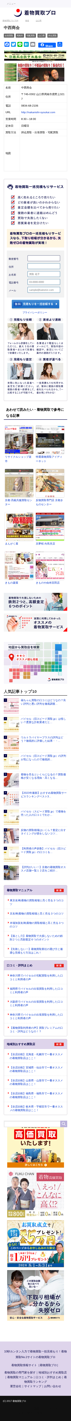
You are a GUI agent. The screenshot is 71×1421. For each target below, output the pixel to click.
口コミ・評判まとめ (48, 1377)
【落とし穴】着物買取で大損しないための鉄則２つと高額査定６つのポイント (36, 938)
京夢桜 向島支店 (45, 543)
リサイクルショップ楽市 (18, 458)
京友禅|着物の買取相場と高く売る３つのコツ (37, 913)
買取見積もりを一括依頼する (35, 304)
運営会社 (15, 1386)
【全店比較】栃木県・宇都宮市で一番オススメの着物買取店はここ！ (36, 1108)
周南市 (20, 35)
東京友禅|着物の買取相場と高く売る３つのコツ (37, 902)
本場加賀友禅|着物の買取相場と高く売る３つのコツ (37, 925)
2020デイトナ (45, 1412)
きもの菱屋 (11, 582)
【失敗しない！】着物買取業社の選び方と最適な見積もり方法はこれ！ (36, 951)
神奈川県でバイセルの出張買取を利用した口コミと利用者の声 (36, 1016)
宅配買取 (31, 35)
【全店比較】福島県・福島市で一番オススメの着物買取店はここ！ (36, 1095)
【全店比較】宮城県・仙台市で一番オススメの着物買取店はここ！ (36, 1069)
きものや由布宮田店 (48, 582)
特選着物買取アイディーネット (49, 458)
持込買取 (52, 35)
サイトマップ (32, 1386)
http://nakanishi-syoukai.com (38, 112)
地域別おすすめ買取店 (52, 1372)
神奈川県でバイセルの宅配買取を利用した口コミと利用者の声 (36, 977)
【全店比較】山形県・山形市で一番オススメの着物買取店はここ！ (36, 1082)
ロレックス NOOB (24, 1412)
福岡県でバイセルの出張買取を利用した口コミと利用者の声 (36, 990)
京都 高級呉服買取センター (18, 502)
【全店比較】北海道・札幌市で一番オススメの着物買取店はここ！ (36, 1056)
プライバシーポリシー (35, 312)
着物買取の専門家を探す (20, 1372)
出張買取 (9, 35)
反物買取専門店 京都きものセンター (49, 502)
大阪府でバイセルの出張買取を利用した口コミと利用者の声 (36, 1003)
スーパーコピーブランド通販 (21, 1408)
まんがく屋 (11, 543)
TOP (10, 21)
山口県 (41, 35)
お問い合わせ (52, 1386)
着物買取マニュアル (20, 1377)
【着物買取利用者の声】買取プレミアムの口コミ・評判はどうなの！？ (36, 1029)
